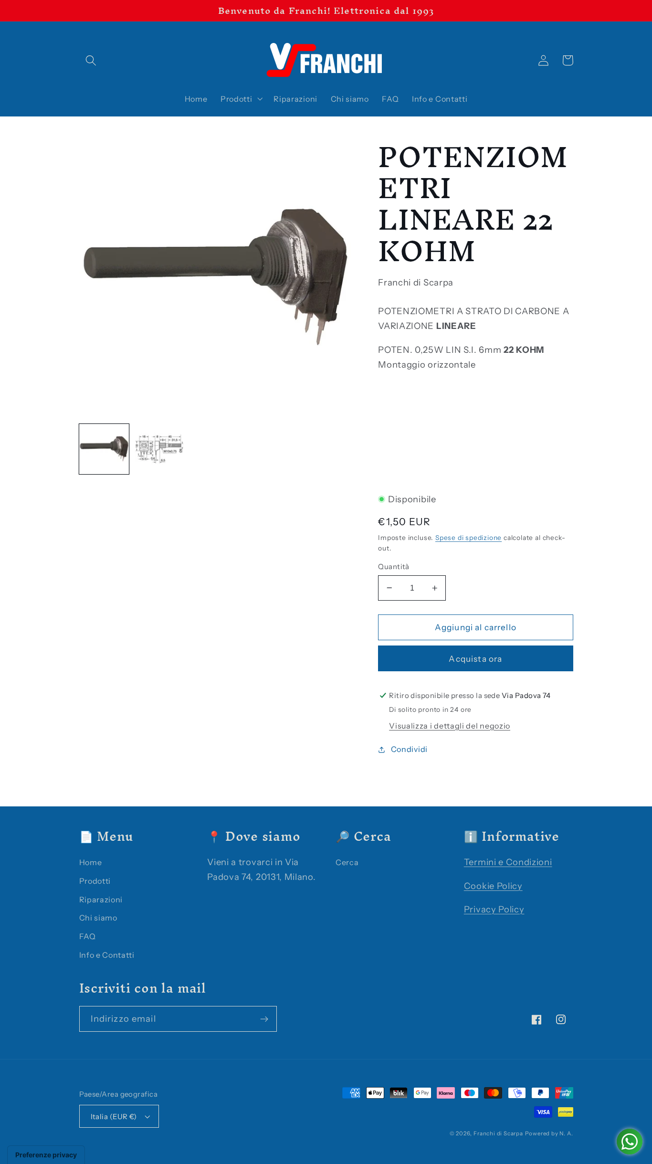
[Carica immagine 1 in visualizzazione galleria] (104, 449)
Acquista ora (475, 659)
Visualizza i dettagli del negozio (449, 725)
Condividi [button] (409, 749)
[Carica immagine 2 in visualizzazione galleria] (160, 449)
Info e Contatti (107, 955)
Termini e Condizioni (508, 862)
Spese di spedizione (468, 537)
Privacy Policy (494, 909)
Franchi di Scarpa (498, 1133)
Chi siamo (98, 917)
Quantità (394, 566)
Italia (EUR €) (114, 1116)
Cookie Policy (493, 885)
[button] (91, 60)
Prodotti (95, 881)
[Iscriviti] (264, 1019)
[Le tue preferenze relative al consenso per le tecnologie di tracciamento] (46, 1155)
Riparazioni (101, 899)
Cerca (347, 862)
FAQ (87, 936)
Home (90, 862)
